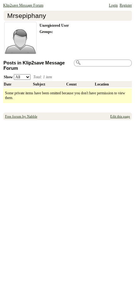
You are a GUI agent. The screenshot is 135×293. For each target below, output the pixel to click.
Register (126, 5)
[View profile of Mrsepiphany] (20, 50)
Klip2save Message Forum (23, 5)
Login (113, 5)
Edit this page (120, 116)
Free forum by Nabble (21, 116)
